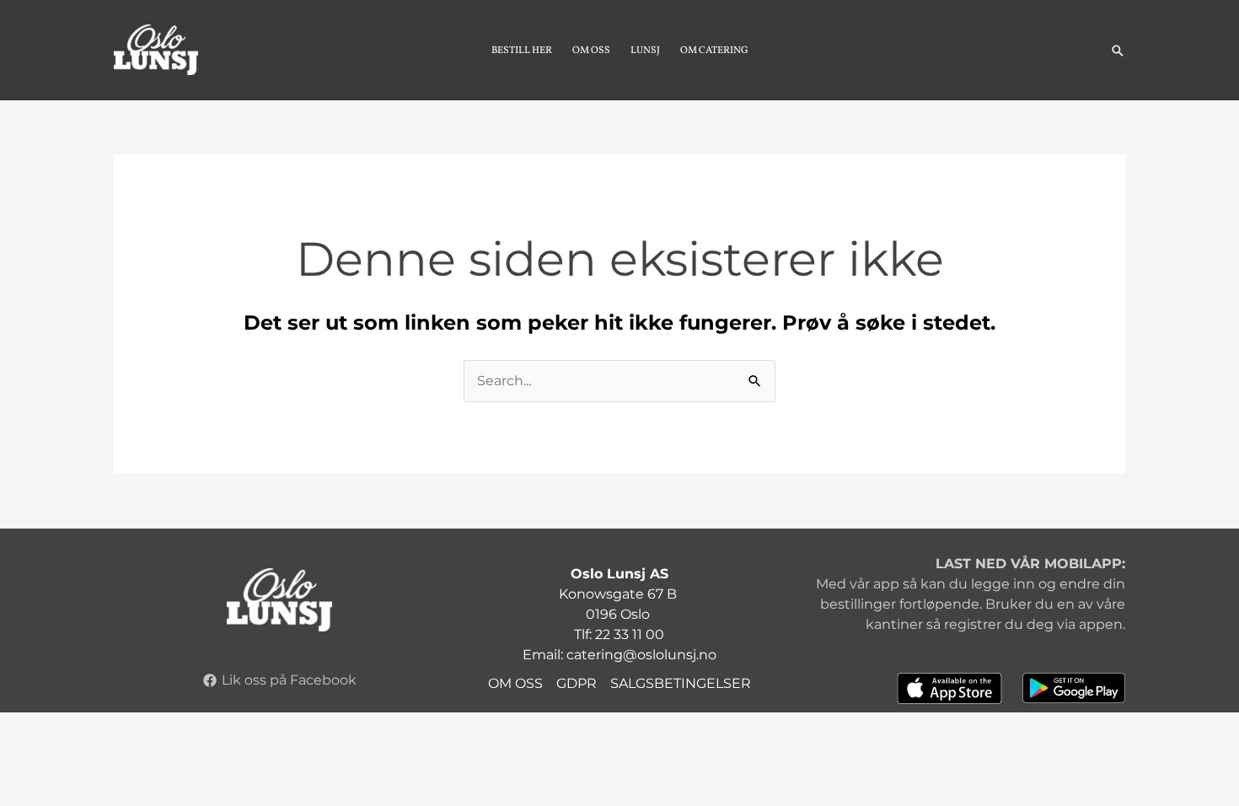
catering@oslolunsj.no (641, 655)
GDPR (576, 683)
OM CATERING (714, 50)
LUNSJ (645, 50)
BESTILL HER (521, 50)
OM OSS (591, 50)
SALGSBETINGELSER (680, 683)
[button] (1117, 50)
